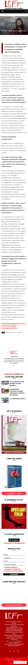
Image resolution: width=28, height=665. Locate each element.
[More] (18, 38)
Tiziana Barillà (5, 33)
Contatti (9, 660)
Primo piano (7, 14)
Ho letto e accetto (13, 569)
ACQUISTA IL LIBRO (14, 493)
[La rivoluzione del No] (5, 400)
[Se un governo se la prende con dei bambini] (5, 383)
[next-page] (5, 406)
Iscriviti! (14, 574)
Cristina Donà (9, 332)
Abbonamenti (6, 659)
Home (2, 14)
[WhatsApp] (13, 38)
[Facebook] (3, 38)
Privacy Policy (14, 648)
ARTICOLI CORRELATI (14, 374)
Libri (23, 659)
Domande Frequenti (16, 660)
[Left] (14, 4)
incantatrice (19, 332)
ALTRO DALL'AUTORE (14, 377)
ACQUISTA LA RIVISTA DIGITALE (14, 452)
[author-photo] (14, 354)
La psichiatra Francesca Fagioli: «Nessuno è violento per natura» (17, 392)
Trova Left (18, 659)
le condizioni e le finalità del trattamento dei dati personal (13, 569)
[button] (2, 11)
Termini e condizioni (14, 647)
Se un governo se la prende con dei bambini (17, 383)
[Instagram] (14, 651)
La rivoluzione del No (17, 399)
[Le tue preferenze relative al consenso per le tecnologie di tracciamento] (20, 662)
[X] (8, 38)
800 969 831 (12, 641)
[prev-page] (2, 406)
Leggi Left (13, 659)
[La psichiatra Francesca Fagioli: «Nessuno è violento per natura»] (5, 390)
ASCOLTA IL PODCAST (14, 605)
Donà (14, 332)
